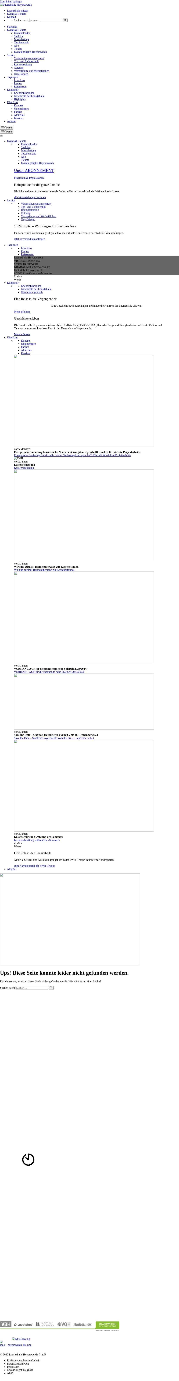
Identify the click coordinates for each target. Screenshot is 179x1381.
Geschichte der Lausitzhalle (29, 95)
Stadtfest (18, 36)
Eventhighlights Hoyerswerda (30, 51)
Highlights (20, 99)
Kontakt (11, 16)
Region (18, 83)
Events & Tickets (16, 13)
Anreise (11, 121)
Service (11, 55)
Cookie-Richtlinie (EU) (20, 1369)
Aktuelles (19, 114)
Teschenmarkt (21, 42)
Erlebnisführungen (24, 92)
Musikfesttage (21, 39)
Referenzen (20, 86)
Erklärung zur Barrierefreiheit (23, 1360)
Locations (19, 80)
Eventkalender (22, 32)
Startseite (12, 26)
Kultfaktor (12, 89)
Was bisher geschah (32, 292)
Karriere (18, 118)
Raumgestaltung (23, 64)
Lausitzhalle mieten (17, 10)
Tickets (18, 48)
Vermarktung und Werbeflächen (31, 70)
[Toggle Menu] (1, 135)
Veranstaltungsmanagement (29, 58)
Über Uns (12, 102)
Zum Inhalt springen (11, 1)
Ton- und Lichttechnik (26, 61)
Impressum (13, 1366)
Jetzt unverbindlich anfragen (29, 238)
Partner (18, 111)
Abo (16, 45)
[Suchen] (65, 20)
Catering (18, 67)
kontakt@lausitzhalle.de (13, 1023)
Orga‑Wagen (21, 73)
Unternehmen (21, 108)
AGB (10, 1373)
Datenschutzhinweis (18, 1363)
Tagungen (12, 77)
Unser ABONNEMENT (34, 170)
